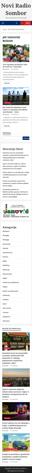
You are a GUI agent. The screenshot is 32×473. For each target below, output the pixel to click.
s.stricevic (6, 69)
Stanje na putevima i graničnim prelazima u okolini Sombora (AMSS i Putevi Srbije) (16, 183)
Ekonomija (6, 244)
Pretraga (7, 133)
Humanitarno (7, 253)
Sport (4, 304)
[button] (3, 23)
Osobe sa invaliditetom (11, 282)
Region (5, 287)
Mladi (5, 261)
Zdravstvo (6, 321)
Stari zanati (7, 308)
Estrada (5, 248)
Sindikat (6, 300)
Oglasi (5, 278)
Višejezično (6, 317)
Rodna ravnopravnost (10, 291)
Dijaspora (6, 231)
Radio (28, 23)
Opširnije (7, 83)
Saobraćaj (6, 295)
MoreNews (11, 471)
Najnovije (7, 59)
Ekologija (6, 235)
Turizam (6, 312)
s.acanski (6, 365)
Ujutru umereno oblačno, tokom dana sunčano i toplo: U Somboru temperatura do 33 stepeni (14, 166)
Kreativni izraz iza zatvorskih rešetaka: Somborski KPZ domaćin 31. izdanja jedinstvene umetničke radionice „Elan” (15, 358)
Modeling (6, 265)
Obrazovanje (7, 274)
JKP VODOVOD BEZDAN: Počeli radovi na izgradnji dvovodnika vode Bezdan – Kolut (16, 96)
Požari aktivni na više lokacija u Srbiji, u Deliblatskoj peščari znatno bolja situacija (16, 174)
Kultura (5, 257)
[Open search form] (16, 23)
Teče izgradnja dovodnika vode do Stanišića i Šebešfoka (16, 53)
